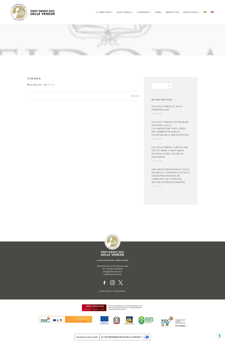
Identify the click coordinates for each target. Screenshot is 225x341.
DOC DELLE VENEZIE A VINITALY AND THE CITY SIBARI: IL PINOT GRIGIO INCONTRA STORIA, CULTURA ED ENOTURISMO (170, 152)
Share (136, 96)
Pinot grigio (124, 12)
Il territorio (103, 12)
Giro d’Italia (190, 12)
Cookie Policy (119, 291)
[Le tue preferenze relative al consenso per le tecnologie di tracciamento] (220, 336)
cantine (51, 84)
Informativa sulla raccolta (87, 337)
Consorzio (143, 12)
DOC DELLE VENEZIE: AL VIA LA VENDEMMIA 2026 (167, 108)
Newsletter (172, 12)
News (158, 12)
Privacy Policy (105, 291)
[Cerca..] (169, 86)
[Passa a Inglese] (212, 12)
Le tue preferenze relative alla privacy (121, 337)
